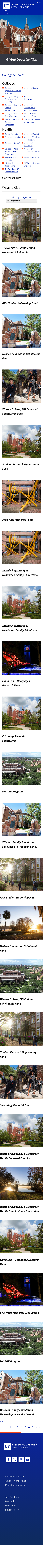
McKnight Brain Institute (11, 158)
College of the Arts (31, 88)
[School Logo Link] (14, 6)
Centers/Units (11, 178)
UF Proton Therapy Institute (32, 164)
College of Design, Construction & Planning (12, 99)
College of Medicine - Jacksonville (32, 138)
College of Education (28, 97)
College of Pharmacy (28, 144)
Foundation (10, 1501)
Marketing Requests (15, 1484)
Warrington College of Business (32, 120)
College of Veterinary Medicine (32, 150)
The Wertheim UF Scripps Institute (12, 170)
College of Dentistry (32, 134)
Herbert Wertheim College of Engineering (12, 122)
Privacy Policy (12, 1509)
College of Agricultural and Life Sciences (13, 90)
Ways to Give (11, 188)
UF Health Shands (31, 157)
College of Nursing (12, 143)
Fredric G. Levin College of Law (30, 114)
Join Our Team (12, 1497)
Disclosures (11, 1505)
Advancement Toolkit (15, 1480)
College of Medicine (13, 137)
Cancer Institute (11, 134)
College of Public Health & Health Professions (12, 151)
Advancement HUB (14, 1476)
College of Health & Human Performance (13, 107)
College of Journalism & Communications (31, 107)
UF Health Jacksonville (10, 164)
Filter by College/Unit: (22, 197)
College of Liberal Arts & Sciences (12, 114)
